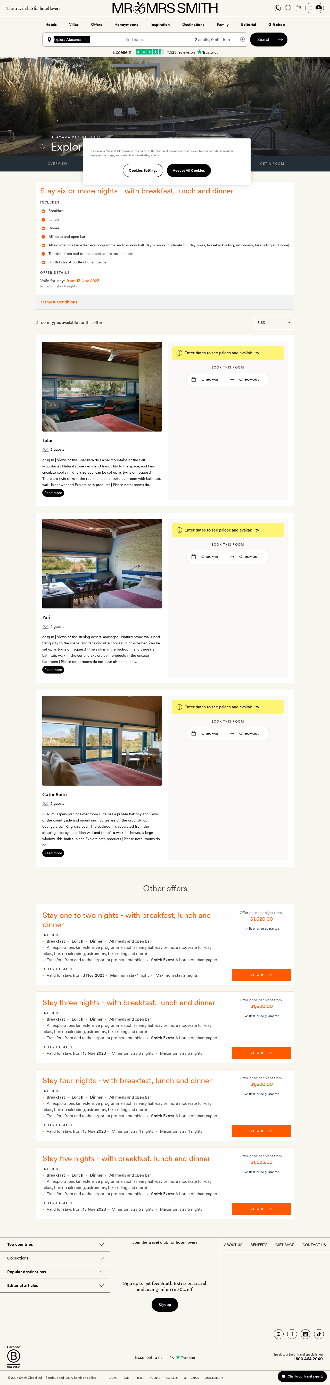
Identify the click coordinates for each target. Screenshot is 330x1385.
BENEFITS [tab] (259, 1245)
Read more (53, 493)
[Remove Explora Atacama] (86, 39)
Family (223, 24)
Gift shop (276, 24)
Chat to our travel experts (305, 1376)
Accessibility (214, 1377)
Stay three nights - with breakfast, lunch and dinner (129, 1002)
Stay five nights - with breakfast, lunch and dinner (126, 1158)
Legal (113, 1377)
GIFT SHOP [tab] (284, 1245)
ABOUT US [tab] (233, 1245)
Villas (74, 24)
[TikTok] (319, 1334)
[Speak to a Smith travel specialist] (278, 8)
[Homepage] (165, 8)
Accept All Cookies (189, 170)
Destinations (193, 24)
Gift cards (191, 1377)
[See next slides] (151, 386)
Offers (96, 24)
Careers (172, 1377)
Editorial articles (22, 1285)
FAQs (126, 1377)
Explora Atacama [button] (67, 39)
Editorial (248, 24)
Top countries (20, 1244)
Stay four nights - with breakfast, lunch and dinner (127, 1080)
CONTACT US (314, 1245)
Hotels (51, 24)
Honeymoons (126, 24)
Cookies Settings (143, 170)
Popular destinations (26, 1271)
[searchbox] (108, 39)
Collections (17, 1258)
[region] (167, 161)
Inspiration (160, 24)
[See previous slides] (52, 386)
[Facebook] (292, 1334)
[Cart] (298, 8)
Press (139, 1377)
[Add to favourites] (42, 146)
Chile (95, 137)
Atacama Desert (69, 137)
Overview (58, 164)
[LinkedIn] (305, 1334)
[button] (278, 8)
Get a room (272, 164)
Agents (155, 1377)
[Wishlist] (288, 8)
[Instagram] (279, 1334)
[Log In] (314, 8)
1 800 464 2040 (308, 1358)
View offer (261, 974)
